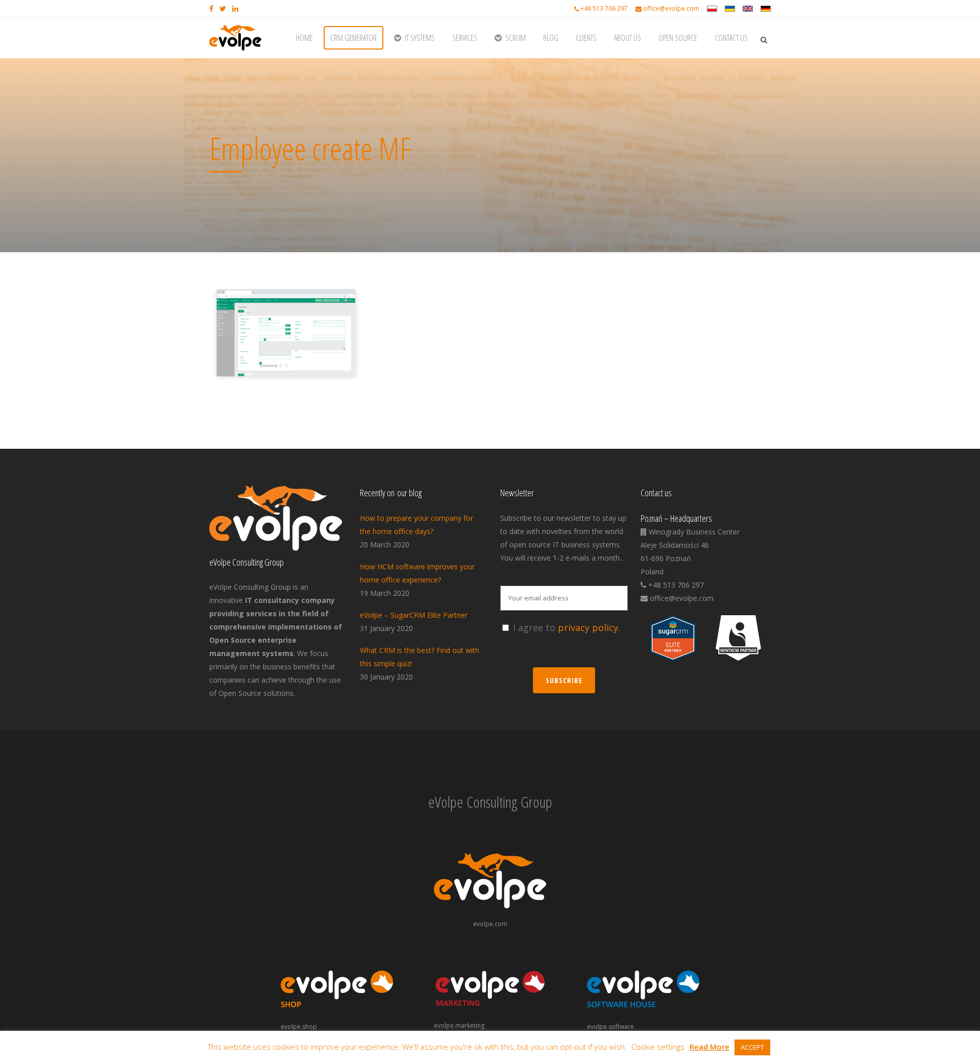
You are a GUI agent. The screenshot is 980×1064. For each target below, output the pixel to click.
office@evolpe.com (671, 8)
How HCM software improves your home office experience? (417, 573)
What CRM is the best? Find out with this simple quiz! (419, 656)
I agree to (566, 627)
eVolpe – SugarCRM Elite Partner (414, 615)
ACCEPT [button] (752, 1047)
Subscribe (564, 680)
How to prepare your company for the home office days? (416, 524)
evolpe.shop (299, 1026)
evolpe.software (610, 1026)
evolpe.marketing (459, 1025)
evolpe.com (490, 924)
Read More (709, 1047)
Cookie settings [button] (657, 1047)
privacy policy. (589, 627)
